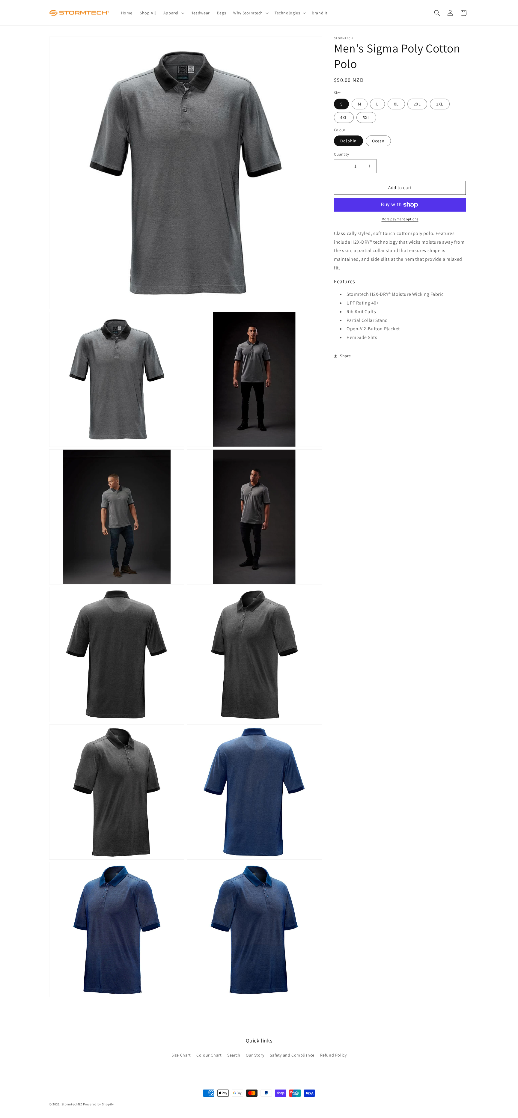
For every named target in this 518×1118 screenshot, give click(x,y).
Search (233, 1055)
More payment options (400, 219)
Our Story (255, 1055)
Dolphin (348, 141)
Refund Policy (333, 1055)
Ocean (378, 141)
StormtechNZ (71, 1104)
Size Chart (181, 1055)
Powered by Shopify (98, 1104)
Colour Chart (209, 1055)
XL (396, 104)
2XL (417, 104)
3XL (439, 104)
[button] (173, 13)
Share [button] (345, 355)
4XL (343, 117)
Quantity (341, 154)
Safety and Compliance (292, 1055)
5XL (366, 117)
